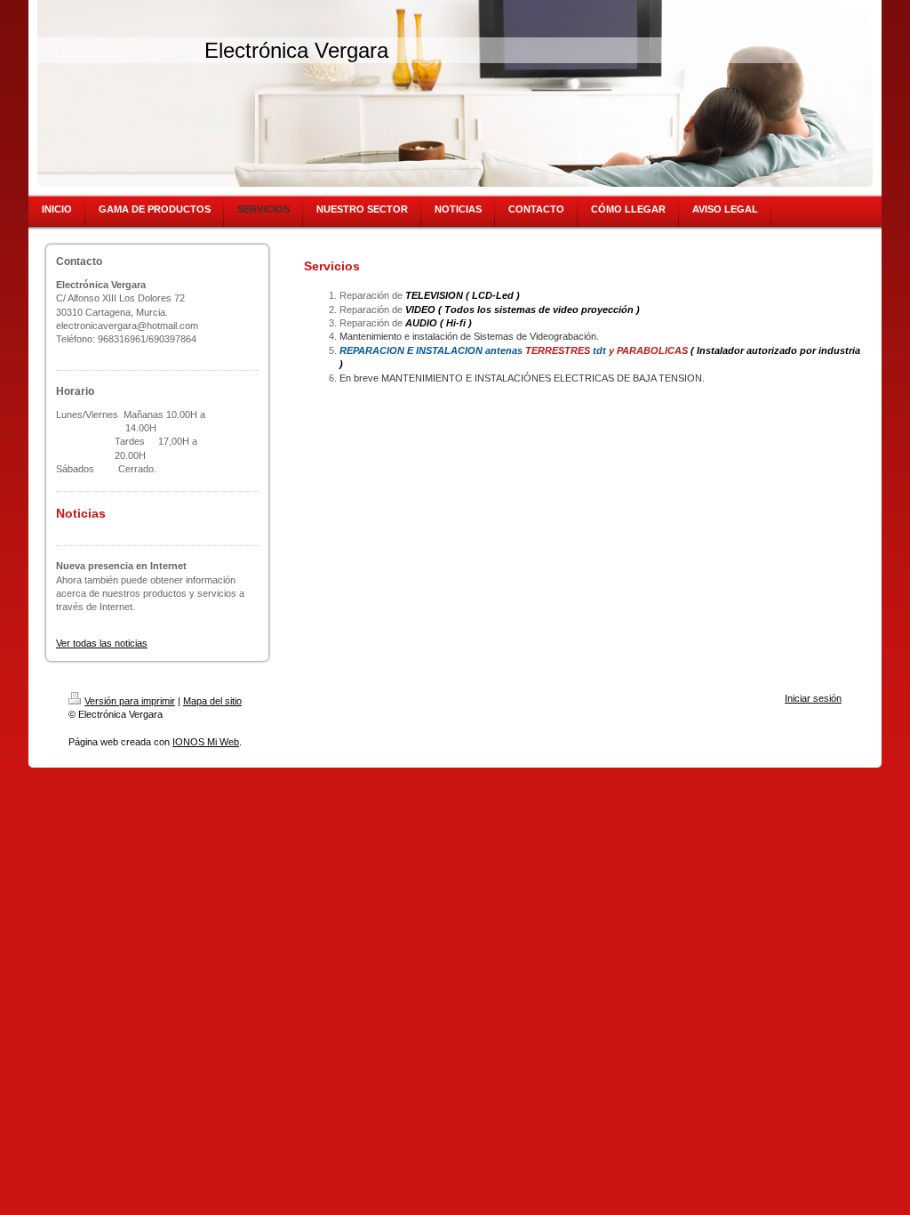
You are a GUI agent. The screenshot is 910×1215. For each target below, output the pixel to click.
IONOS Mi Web (205, 741)
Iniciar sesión (813, 698)
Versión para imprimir (129, 701)
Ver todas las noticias (102, 643)
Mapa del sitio (212, 701)
